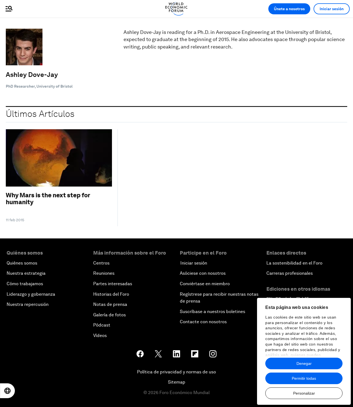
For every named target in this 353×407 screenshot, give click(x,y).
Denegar (304, 363)
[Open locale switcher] (7, 391)
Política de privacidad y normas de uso (176, 371)
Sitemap (176, 382)
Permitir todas (304, 378)
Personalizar (304, 393)
